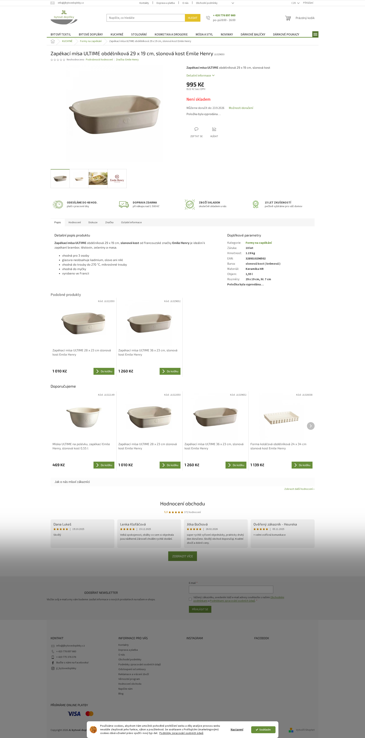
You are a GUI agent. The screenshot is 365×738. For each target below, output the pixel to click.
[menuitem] (61, 34)
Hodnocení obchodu (182, 503)
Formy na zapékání (259, 243)
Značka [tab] (109, 222)
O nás (185, 3)
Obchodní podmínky (206, 3)
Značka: (127, 60)
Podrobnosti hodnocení (99, 60)
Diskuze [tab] (93, 222)
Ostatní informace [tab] (131, 222)
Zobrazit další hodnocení (298, 489)
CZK (293, 3)
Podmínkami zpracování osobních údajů (232, 601)
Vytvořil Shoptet (305, 730)
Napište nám (125, 689)
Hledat (192, 17)
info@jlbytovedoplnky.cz (70, 646)
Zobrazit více (182, 556)
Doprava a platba (166, 3)
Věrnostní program (129, 679)
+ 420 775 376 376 (66, 657)
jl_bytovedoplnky (66, 668)
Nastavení (237, 730)
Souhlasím (265, 729)
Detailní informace (198, 75)
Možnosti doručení (241, 108)
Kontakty (144, 3)
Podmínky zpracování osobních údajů (181, 733)
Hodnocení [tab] (75, 222)
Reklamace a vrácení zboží (133, 674)
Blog (121, 694)
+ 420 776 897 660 (66, 651)
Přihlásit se (200, 609)
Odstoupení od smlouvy (132, 669)
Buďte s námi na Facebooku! (72, 663)
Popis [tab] (57, 222)
